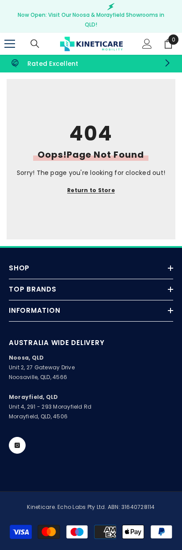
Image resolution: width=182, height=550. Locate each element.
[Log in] (147, 44)
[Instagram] (17, 445)
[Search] (35, 43)
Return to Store (91, 190)
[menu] (9, 43)
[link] (91, 63)
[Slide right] (167, 63)
